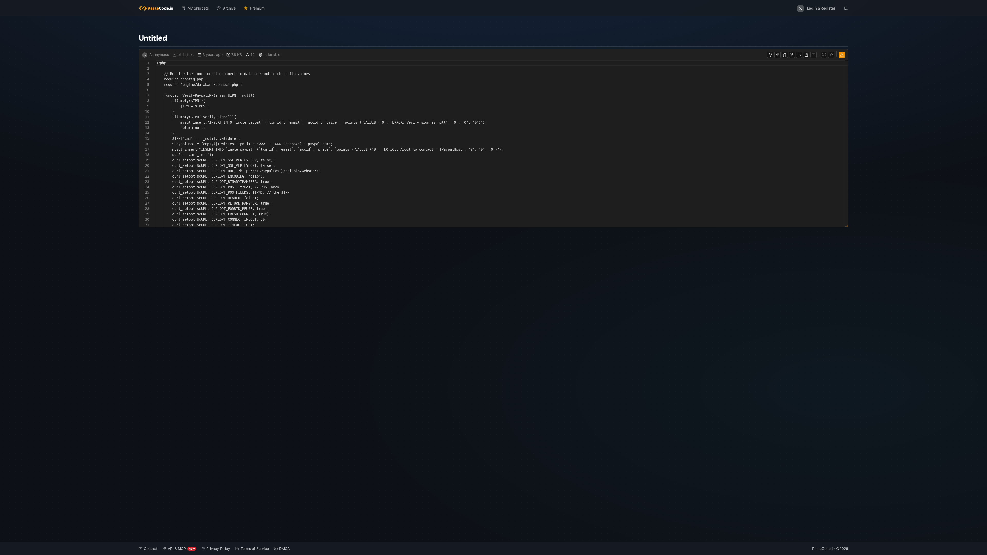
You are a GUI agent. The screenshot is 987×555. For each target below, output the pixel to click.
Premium (257, 8)
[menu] (493, 8)
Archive (229, 8)
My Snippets (198, 8)
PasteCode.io (823, 548)
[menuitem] (158, 8)
